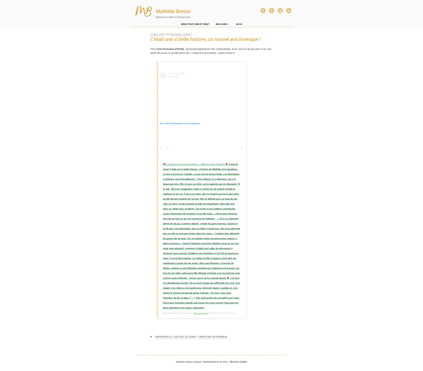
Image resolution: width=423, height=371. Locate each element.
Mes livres (222, 24)
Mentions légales (238, 362)
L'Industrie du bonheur (213, 336)
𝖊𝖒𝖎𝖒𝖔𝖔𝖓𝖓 (201, 313)
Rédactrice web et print (195, 24)
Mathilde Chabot (181, 34)
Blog (239, 24)
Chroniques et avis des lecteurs (175, 336)
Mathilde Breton (173, 12)
